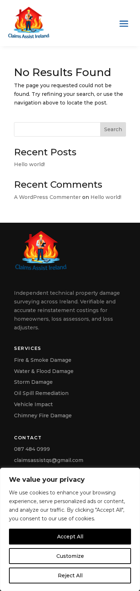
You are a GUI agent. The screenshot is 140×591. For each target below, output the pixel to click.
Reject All (70, 575)
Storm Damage (33, 382)
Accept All (70, 536)
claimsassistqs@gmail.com (48, 460)
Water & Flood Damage (44, 371)
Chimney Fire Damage (43, 415)
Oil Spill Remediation (41, 393)
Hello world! (29, 164)
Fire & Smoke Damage (42, 360)
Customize (70, 556)
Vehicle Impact (33, 404)
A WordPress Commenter (47, 197)
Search (113, 129)
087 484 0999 (32, 449)
